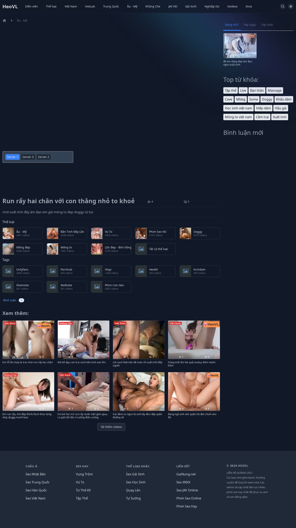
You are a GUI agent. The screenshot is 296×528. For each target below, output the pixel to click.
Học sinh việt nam (238, 108)
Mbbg (240, 99)
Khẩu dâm (284, 99)
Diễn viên (31, 6)
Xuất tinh (280, 117)
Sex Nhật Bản (36, 474)
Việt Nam (71, 6)
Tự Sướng (133, 498)
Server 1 (12, 157)
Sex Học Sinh (136, 482)
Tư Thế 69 (83, 490)
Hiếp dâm (263, 108)
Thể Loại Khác (138, 466)
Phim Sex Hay (186, 506)
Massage (275, 90)
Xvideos (232, 6)
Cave (228, 99)
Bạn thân (257, 90)
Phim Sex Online (188, 498)
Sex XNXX (183, 482)
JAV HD (172, 6)
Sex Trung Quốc (38, 482)
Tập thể (230, 90)
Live (243, 90)
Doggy (267, 99)
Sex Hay (82, 466)
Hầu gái (281, 108)
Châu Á (31, 466)
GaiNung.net (186, 474)
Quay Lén (133, 490)
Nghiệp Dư (212, 6)
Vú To (80, 482)
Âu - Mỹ (132, 6)
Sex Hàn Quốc (36, 490)
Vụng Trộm (84, 474)
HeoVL (10, 6)
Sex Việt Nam (36, 498)
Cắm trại (262, 117)
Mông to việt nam (238, 117)
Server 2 (43, 157)
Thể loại (51, 6)
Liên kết (183, 466)
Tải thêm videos (111, 427)
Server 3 (28, 157)
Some (253, 99)
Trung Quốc (111, 6)
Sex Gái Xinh (135, 474)
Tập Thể (82, 498)
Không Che (152, 6)
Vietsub (90, 6)
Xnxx (249, 6)
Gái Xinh (191, 6)
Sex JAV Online (187, 490)
